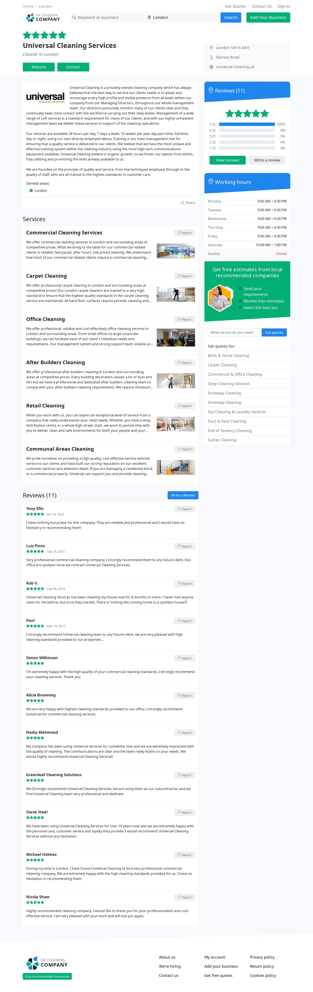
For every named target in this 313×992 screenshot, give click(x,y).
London (45, 6)
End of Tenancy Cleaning (230, 430)
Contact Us (262, 6)
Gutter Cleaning (222, 439)
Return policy (262, 966)
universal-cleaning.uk (235, 66)
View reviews (227, 160)
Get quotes (274, 332)
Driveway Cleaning (224, 393)
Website (39, 66)
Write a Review (183, 495)
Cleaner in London (41, 54)
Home (28, 6)
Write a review (267, 160)
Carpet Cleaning (222, 364)
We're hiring (170, 966)
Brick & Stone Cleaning (228, 355)
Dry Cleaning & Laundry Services (237, 411)
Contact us (168, 975)
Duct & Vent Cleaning (227, 421)
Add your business (221, 966)
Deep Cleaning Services (229, 383)
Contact (73, 66)
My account (214, 957)
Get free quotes (218, 975)
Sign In (284, 6)
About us (167, 957)
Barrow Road (227, 57)
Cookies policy (263, 975)
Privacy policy (262, 957)
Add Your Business (268, 17)
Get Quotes (235, 6)
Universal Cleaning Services (69, 45)
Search (231, 17)
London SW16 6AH (232, 47)
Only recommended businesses (47, 976)
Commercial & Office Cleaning (235, 374)
